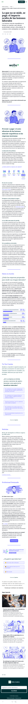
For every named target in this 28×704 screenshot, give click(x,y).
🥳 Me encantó (8, 571)
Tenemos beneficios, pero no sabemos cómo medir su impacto (14, 402)
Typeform (16, 420)
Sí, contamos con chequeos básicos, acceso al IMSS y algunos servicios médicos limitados (13, 396)
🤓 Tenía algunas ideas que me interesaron (12, 567)
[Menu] (26, 2)
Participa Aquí (14, 540)
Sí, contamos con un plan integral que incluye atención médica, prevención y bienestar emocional (14, 390)
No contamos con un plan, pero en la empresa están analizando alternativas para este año (14, 408)
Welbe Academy (5, 6)
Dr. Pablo (5, 523)
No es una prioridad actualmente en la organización (14, 414)
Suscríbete (21, 1)
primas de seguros (20, 206)
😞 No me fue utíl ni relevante (12, 562)
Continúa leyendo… (6, 474)
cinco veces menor (6, 189)
